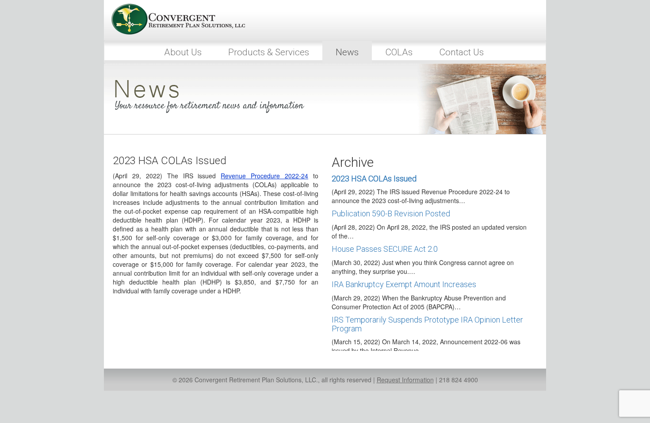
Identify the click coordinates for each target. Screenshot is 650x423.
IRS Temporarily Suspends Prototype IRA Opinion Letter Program (427, 324)
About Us (183, 52)
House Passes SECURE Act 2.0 (385, 249)
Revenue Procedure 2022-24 (264, 175)
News (347, 52)
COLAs (399, 52)
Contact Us (461, 52)
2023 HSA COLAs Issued (374, 178)
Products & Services (268, 52)
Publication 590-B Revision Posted (391, 213)
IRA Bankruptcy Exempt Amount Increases (404, 284)
